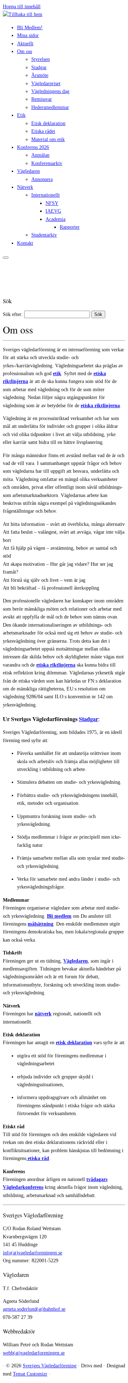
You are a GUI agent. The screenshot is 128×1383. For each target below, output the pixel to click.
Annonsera (42, 179)
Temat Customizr (30, 1374)
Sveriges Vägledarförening (49, 1365)
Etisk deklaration (48, 123)
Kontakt (25, 243)
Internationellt (45, 195)
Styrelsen (40, 59)
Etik (21, 115)
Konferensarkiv (46, 163)
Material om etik (48, 139)
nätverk (43, 1013)
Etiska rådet (43, 131)
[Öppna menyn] (6, 258)
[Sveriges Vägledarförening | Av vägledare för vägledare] (22, 14)
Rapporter (70, 227)
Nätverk (25, 187)
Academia (55, 219)
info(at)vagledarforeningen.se (32, 1252)
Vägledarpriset (45, 83)
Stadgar (39, 67)
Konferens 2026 (33, 147)
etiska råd (37, 1158)
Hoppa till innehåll (22, 6)
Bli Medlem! (30, 27)
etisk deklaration (74, 1042)
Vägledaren (28, 171)
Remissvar (41, 99)
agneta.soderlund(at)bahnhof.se (34, 1309)
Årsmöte (39, 75)
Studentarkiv (44, 235)
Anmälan (40, 155)
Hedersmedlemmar (50, 107)
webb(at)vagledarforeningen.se (34, 1353)
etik (57, 373)
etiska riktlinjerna (100, 405)
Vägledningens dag (50, 91)
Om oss (24, 51)
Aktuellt (25, 43)
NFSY (52, 203)
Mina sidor (28, 35)
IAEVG (53, 211)
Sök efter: (13, 314)
